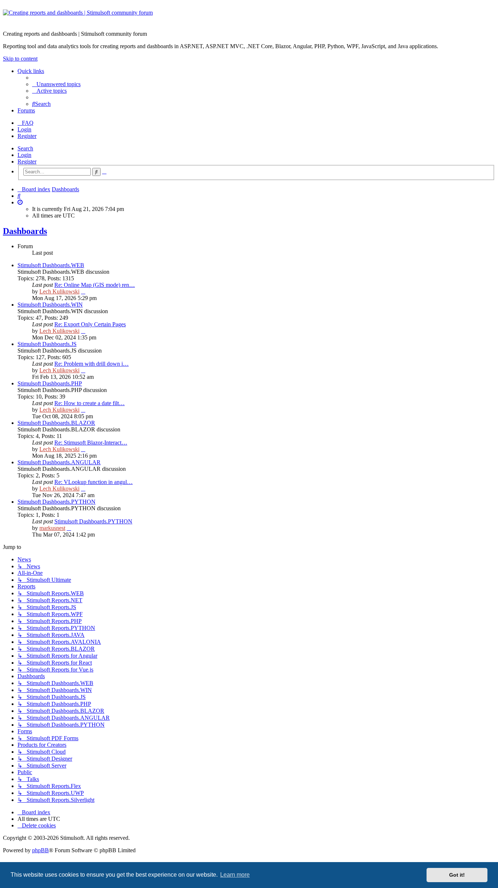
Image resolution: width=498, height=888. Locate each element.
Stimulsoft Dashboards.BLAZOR (56, 423)
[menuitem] (56, 84)
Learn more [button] (235, 875)
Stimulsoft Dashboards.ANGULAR (59, 462)
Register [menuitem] (26, 136)
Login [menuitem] (24, 129)
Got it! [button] (457, 875)
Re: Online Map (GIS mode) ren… (94, 285)
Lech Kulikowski (59, 291)
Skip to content (20, 58)
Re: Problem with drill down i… (91, 364)
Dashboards (25, 231)
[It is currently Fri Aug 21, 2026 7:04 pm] (20, 202)
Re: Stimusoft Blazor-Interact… (90, 442)
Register (26, 161)
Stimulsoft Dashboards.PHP (49, 383)
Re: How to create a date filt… (89, 403)
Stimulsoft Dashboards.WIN (50, 304)
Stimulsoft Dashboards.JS (47, 344)
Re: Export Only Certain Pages (90, 324)
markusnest (52, 528)
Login (24, 155)
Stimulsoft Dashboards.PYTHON (56, 502)
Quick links (30, 71)
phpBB (40, 850)
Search (25, 148)
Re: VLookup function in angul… (93, 482)
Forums (26, 110)
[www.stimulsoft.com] (249, 17)
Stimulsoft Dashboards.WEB (50, 265)
